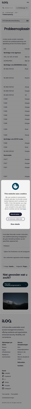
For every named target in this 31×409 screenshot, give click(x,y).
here (24, 209)
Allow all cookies (15, 214)
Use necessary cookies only (15, 219)
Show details (15, 224)
